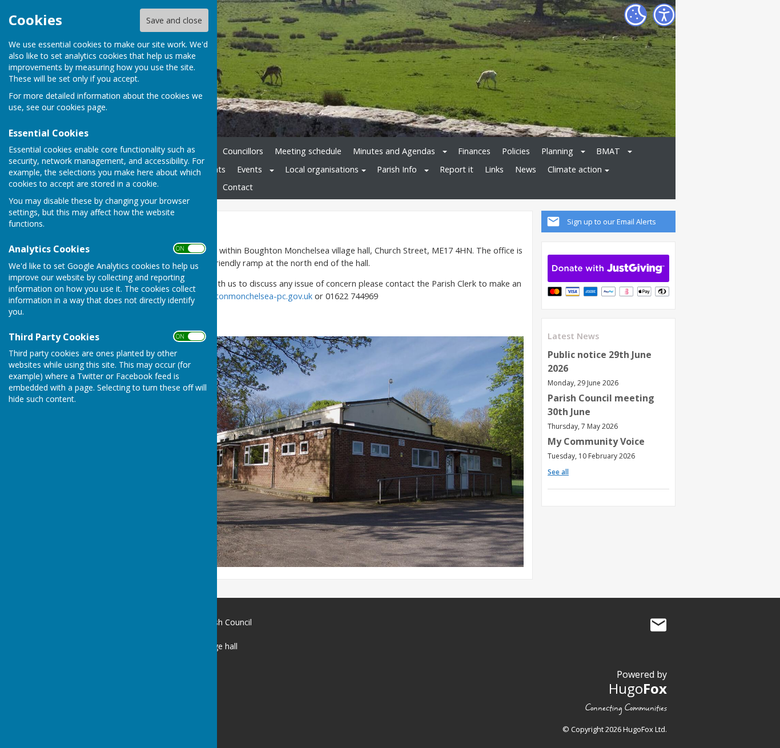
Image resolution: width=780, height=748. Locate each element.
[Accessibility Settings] (664, 14)
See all (558, 472)
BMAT (608, 151)
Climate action (575, 169)
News (525, 169)
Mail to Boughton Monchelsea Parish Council (658, 624)
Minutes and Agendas (394, 151)
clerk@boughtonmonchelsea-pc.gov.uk (239, 296)
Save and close (174, 20)
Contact (238, 187)
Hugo (638, 688)
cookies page (81, 107)
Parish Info (397, 169)
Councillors (243, 151)
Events (249, 169)
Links (494, 169)
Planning (557, 151)
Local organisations (322, 169)
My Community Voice (596, 441)
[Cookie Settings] (635, 14)
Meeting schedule (308, 151)
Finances (474, 151)
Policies (516, 151)
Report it (456, 169)
